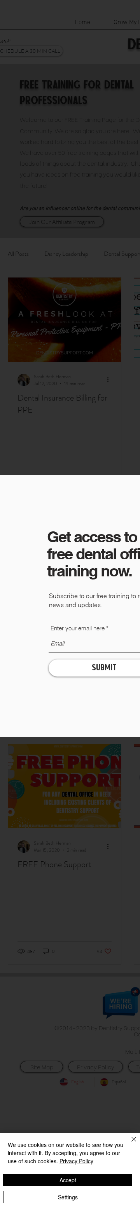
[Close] (129, 1144)
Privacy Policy (76, 1161)
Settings (68, 1197)
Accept (68, 1180)
